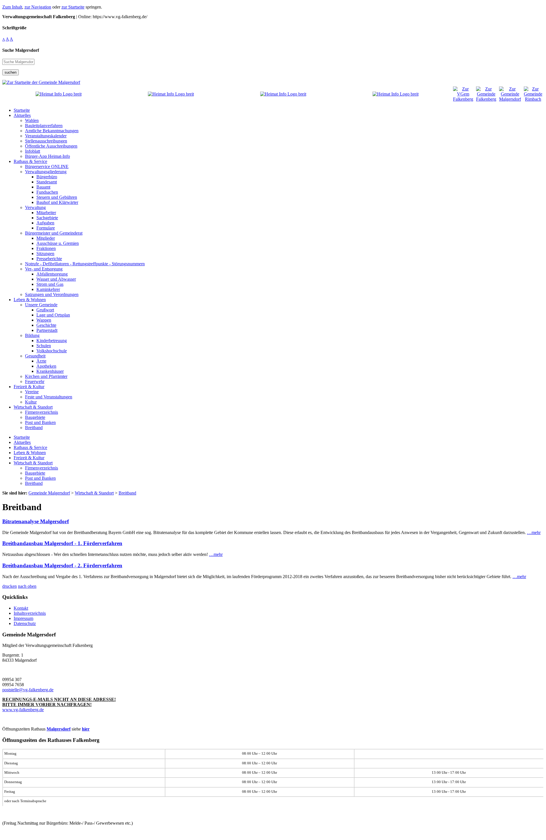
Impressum (23, 618)
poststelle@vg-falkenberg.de (27, 689)
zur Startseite (72, 7)
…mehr (534, 532)
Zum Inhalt (12, 7)
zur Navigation (37, 7)
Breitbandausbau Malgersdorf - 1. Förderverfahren (62, 543)
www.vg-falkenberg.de (23, 709)
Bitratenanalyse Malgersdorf (35, 521)
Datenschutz (25, 623)
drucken (9, 586)
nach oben (27, 586)
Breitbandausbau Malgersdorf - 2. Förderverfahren (62, 565)
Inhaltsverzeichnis (30, 613)
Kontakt (21, 608)
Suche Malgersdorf (20, 50)
